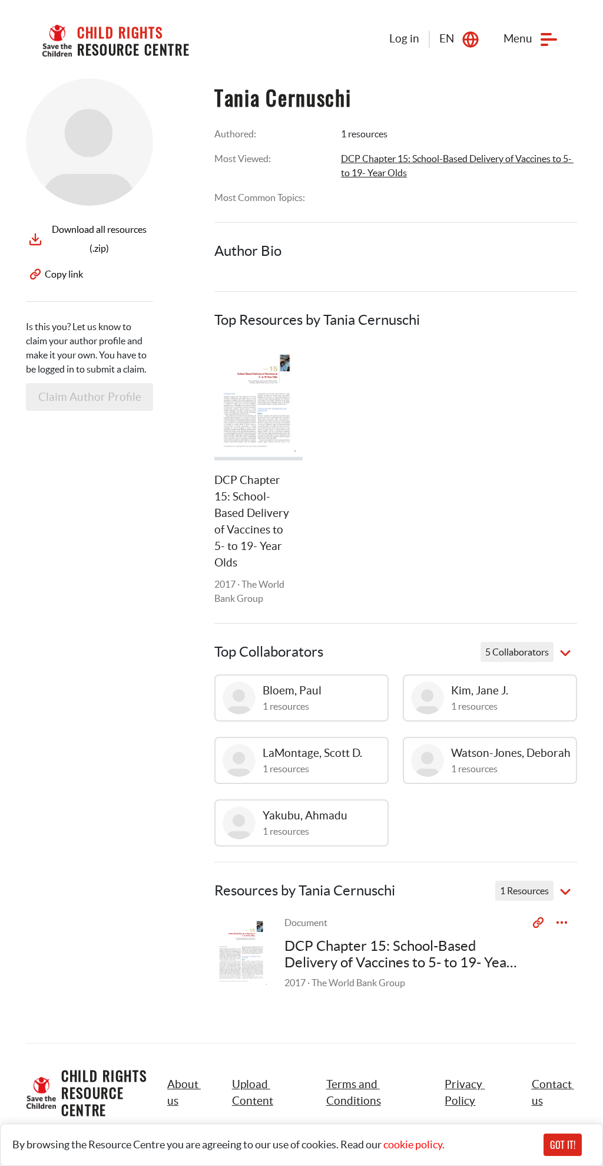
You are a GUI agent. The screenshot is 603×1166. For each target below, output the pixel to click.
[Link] (279, 366)
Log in (404, 38)
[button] (266, 1092)
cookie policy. (414, 1144)
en (446, 38)
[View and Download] (561, 922)
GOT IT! (562, 1145)
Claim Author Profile (89, 397)
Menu (517, 38)
